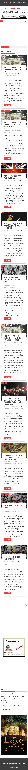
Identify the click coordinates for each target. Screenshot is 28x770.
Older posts (5, 599)
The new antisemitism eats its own (12, 558)
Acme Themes (14, 767)
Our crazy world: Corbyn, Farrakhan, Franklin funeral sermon (14, 457)
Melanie (15, 73)
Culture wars (7, 110)
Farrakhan (16, 511)
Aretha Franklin (14, 463)
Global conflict (19, 2)
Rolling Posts (11, 5)
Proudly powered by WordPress (8, 766)
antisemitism (11, 75)
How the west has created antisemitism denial (12, 279)
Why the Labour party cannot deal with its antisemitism (12, 124)
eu (11, 182)
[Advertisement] (14, 34)
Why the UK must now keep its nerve (12, 176)
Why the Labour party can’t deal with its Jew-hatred (13, 69)
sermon (6, 465)
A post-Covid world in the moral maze (10, 705)
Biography (17, 5)
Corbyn (16, 75)
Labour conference (19, 408)
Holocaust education (9, 287)
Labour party (17, 130)
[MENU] (1, 21)
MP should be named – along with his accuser (12, 703)
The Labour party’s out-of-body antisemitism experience (13, 226)
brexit (5, 182)
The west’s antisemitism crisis (13, 506)
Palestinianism (7, 410)
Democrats (17, 285)
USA (10, 2)
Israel (13, 2)
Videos (4, 2)
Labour (16, 232)
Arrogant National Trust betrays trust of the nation (13, 696)
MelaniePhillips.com (14, 8)
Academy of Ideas (8, 344)
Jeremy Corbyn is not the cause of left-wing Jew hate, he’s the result (13, 338)
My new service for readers (7, 694)
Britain (7, 2)
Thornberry (21, 232)
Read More (8, 105)
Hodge (16, 563)
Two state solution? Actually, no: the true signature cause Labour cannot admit (13, 401)
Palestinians (7, 132)
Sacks (21, 511)
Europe (24, 2)
